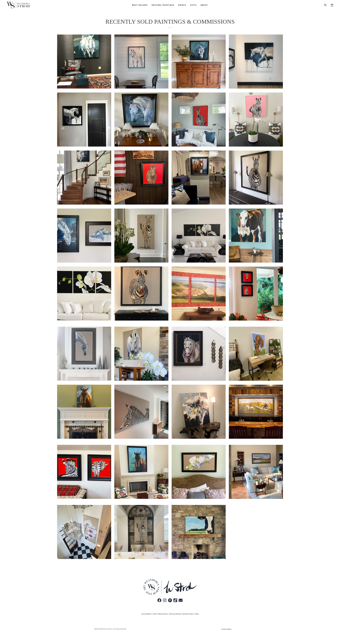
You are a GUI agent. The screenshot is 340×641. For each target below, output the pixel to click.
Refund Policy (163, 614)
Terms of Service (175, 614)
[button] (163, 5)
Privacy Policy (226, 629)
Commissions (146, 614)
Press (197, 614)
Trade (154, 614)
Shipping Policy (188, 614)
